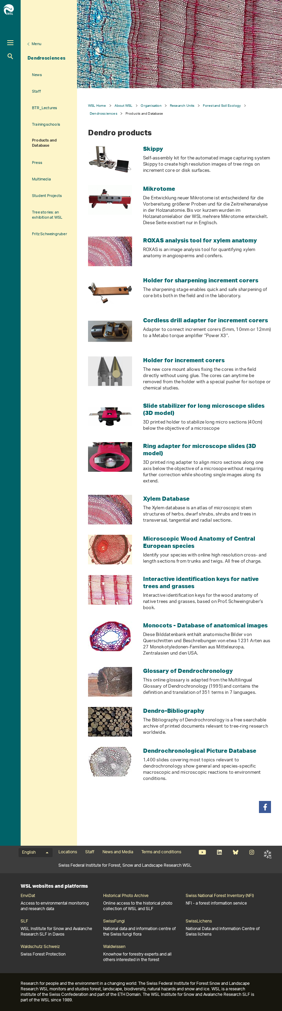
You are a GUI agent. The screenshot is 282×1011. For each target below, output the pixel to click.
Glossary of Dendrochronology (188, 670)
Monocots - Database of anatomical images (205, 625)
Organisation (151, 105)
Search (10, 56)
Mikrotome (159, 188)
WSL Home (97, 105)
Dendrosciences (46, 58)
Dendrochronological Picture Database (199, 750)
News (37, 75)
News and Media (117, 852)
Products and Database (44, 143)
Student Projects (47, 195)
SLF (268, 854)
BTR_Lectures (44, 108)
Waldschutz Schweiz (40, 947)
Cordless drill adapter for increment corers (205, 320)
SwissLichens (199, 921)
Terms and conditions (161, 852)
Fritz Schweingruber (49, 234)
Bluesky (235, 852)
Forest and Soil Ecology (222, 105)
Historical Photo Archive (126, 896)
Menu (36, 44)
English (29, 852)
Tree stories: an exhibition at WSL (47, 215)
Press (37, 162)
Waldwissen (114, 947)
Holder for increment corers (184, 360)
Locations (67, 852)
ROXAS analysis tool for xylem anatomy (200, 240)
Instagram (251, 852)
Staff (36, 91)
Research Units (182, 105)
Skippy (153, 148)
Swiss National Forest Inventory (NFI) (220, 896)
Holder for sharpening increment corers (200, 280)
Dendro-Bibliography (173, 710)
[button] (265, 807)
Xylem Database (166, 498)
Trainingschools (46, 124)
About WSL (124, 105)
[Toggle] (10, 42)
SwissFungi (114, 921)
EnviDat (28, 896)
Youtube (202, 852)
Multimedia (41, 179)
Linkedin (219, 852)
